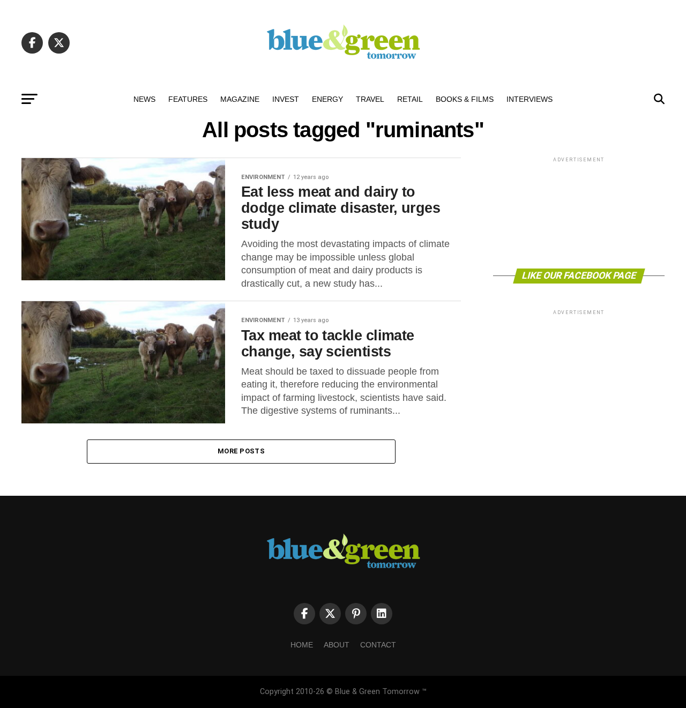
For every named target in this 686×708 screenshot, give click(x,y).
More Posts (241, 451)
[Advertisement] (579, 212)
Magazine (239, 99)
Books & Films (465, 99)
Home (301, 644)
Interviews (529, 99)
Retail (410, 99)
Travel (370, 99)
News (144, 99)
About (336, 644)
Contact (378, 644)
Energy (327, 99)
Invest (285, 99)
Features (187, 99)
